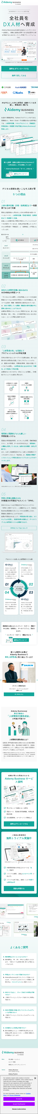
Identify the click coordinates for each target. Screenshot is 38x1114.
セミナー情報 (12, 1062)
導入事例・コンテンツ (14, 1059)
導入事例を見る (19, 694)
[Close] (35, 1078)
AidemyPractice (17, 982)
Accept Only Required (19, 1104)
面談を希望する (19, 888)
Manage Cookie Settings (19, 1109)
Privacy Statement (15, 1095)
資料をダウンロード (20, 174)
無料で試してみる (19, 75)
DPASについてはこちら (18, 528)
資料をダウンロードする (19, 69)
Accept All (19, 1099)
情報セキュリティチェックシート (17, 1064)
